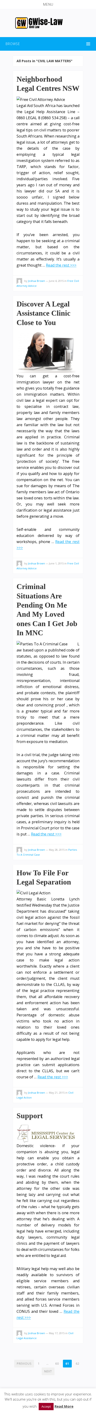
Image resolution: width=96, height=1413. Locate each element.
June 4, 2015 (56, 281)
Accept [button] (46, 1406)
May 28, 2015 (57, 849)
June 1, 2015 (56, 563)
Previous (24, 1364)
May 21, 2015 (57, 1092)
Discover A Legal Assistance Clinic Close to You (43, 313)
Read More (64, 1406)
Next (48, 1371)
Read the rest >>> (61, 265)
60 (57, 1364)
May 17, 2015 (57, 1333)
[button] (48, 4)
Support (30, 1115)
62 (77, 1364)
